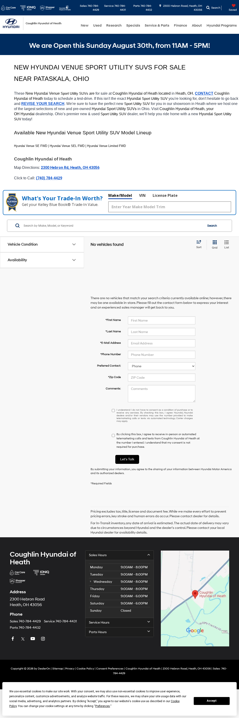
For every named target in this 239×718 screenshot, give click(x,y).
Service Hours (99, 622)
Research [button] (114, 25)
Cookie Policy (85, 668)
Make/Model (120, 195)
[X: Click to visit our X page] (23, 639)
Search (212, 226)
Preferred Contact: (109, 366)
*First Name (113, 320)
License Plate (165, 195)
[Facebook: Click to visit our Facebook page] (13, 639)
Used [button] (97, 25)
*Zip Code (114, 377)
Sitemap (57, 668)
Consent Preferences (109, 668)
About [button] (197, 25)
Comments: (113, 388)
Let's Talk (127, 459)
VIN (142, 195)
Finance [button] (180, 25)
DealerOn (44, 668)
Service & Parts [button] (157, 25)
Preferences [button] (102, 706)
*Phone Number (110, 354)
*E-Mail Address (110, 343)
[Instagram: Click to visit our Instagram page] (43, 639)
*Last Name (113, 331)
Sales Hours (98, 555)
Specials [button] (133, 25)
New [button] (84, 25)
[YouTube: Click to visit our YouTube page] (33, 639)
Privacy (69, 668)
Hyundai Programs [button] (222, 25)
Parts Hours (98, 632)
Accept (212, 700)
